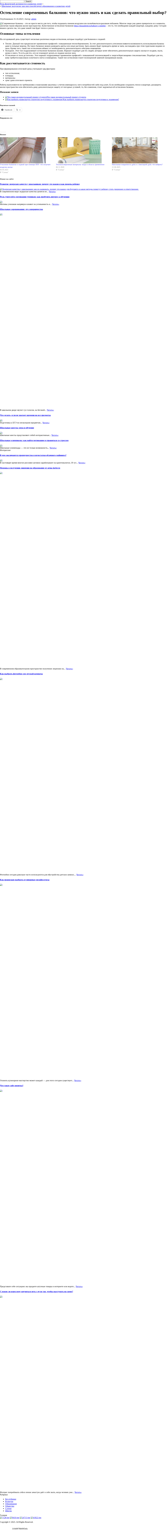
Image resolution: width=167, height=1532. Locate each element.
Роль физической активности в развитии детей (21, 4)
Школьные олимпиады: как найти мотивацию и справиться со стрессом (34, 440)
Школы (8, 1511)
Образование (11, 1504)
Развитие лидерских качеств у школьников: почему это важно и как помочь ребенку (40, 184)
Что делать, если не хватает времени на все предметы (25, 415)
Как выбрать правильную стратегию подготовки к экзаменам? (91, 99)
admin (33, 19)
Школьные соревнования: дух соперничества (21, 209)
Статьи (8, 1508)
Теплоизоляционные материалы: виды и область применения (80, 165)
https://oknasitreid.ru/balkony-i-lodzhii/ (90, 26)
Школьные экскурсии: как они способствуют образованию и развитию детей (36, 6)
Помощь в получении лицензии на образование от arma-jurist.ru (30, 468)
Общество (9, 1506)
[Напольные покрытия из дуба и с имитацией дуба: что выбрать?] (138, 150)
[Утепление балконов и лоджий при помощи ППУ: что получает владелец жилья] (26, 150)
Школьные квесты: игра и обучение (17, 428)
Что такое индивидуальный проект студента (66, 97)
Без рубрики (10, 1499)
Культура (9, 1501)
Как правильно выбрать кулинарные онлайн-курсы (24, 880)
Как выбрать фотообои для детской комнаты (21, 674)
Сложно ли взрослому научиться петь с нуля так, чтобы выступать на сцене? (36, 1291)
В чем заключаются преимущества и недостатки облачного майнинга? (33, 455)
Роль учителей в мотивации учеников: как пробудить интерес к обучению (34, 197)
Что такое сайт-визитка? (11, 1085)
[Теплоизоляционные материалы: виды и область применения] (82, 150)
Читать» (52, 191)
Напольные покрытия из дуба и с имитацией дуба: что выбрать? (137, 165)
